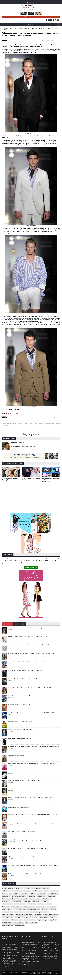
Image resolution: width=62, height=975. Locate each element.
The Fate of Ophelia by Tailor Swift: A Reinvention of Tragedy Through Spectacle (29, 874)
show (40, 424)
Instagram (55, 20)
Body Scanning (52, 906)
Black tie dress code (7, 904)
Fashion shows (18, 28)
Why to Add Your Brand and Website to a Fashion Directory (23, 831)
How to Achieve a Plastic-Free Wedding (31, 479)
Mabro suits (40, 904)
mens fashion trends (35, 898)
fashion (36, 424)
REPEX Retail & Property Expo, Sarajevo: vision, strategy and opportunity (27, 840)
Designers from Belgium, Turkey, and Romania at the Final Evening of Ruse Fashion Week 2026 (32, 814)
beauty (46, 891)
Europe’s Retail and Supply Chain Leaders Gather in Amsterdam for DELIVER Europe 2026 (31, 712)
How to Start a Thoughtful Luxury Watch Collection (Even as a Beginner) (26, 628)
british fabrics (5, 901)
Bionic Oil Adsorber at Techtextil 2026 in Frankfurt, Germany (23, 772)
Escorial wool (45, 909)
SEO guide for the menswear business (51, 949)
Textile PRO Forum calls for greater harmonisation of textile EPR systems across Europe (31, 653)
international (5, 425)
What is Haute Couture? (32, 922)
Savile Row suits (47, 898)
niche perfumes (52, 920)
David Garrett (31, 896)
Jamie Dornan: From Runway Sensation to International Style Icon (25, 670)
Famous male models (19, 909)
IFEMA (47, 424)
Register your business (31, 567)
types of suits (35, 901)
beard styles (38, 914)
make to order (41, 893)
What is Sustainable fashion (50, 914)
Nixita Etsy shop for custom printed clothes (13, 925)
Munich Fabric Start (7, 912)
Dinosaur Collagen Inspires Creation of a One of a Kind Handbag (24, 679)
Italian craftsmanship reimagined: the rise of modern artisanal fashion (26, 857)
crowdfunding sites (19, 912)
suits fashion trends (7, 917)
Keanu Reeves (6, 898)
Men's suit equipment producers (30, 949)
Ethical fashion (33, 917)
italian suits (33, 893)
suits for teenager (37, 891)
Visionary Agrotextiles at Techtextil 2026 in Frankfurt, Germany (24, 780)
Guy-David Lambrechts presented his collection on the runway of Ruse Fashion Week (30, 789)
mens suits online (41, 906)
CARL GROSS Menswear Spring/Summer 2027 (20, 704)
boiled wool (45, 901)
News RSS (38, 972)
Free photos (5, 920)
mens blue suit (6, 896)
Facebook (46, 20)
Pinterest (51, 20)
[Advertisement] (31, 495)
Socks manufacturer (30, 920)
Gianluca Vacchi (41, 896)
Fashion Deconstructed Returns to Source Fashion (20, 695)
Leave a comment (13, 413)
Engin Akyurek (51, 896)
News (12, 28)
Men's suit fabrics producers (29, 947)
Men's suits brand (6, 909)
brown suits (46, 888)
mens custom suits (16, 901)
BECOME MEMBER (30, 431)
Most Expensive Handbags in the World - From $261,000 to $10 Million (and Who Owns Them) (32, 645)
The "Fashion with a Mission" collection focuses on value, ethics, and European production (31, 797)
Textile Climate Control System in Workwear (19, 738)
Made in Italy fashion (7, 914)
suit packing (27, 901)
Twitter (49, 20)
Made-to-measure (46, 941)
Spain (43, 424)
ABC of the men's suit (47, 942)
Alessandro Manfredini (33, 909)
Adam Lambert (19, 888)
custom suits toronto (7, 888)
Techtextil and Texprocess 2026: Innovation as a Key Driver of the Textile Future (28, 848)
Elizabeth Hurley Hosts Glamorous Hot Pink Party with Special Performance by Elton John (31, 763)
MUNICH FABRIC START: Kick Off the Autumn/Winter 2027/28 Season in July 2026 (29, 687)
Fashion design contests (21, 917)
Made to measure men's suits (19, 898)
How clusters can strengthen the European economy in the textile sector (50, 480)
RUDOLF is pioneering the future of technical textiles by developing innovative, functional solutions (33, 746)
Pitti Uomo (48, 904)
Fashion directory (15, 946)
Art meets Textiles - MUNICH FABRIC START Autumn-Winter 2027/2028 (26, 662)
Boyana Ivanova (48, 40)
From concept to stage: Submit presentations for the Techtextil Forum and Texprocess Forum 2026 (33, 865)
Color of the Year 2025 (16, 920)
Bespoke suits (51, 959)
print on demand (43, 912)
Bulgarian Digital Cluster (46, 972)
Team (39, 973)
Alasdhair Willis (23, 893)
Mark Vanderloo (6, 891)
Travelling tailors (30, 942)
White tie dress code (20, 904)
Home (30, 973)
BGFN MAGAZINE (5, 28)
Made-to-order (55, 941)
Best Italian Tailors (16, 906)
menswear (30, 424)
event (51, 424)
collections (56, 424)
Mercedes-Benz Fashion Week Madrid (17, 424)
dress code (27, 891)
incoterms (53, 909)
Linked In (53, 20)
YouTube (58, 20)
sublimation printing (32, 912)
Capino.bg (20, 922)
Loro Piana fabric (17, 891)
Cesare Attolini (54, 891)
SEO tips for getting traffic (18, 896)
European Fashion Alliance (9, 922)
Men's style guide (6, 946)
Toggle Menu (31, 2)
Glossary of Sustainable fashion (24, 914)
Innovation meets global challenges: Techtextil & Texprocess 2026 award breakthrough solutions (33, 823)
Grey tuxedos (31, 904)
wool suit (4, 893)
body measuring (42, 920)
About (34, 973)
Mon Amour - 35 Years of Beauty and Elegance (20, 721)
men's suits (14, 943)
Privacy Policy (56, 973)
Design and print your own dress (48, 917)
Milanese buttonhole (53, 893)
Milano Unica (5, 906)
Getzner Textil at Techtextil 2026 (16, 755)
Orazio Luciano (13, 893)
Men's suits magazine (7, 947)
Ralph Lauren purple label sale (33, 888)
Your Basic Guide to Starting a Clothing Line (10, 479)
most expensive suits (28, 906)
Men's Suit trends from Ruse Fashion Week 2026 (20, 729)
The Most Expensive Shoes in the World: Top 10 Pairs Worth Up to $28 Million (28, 636)
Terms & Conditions (46, 973)
